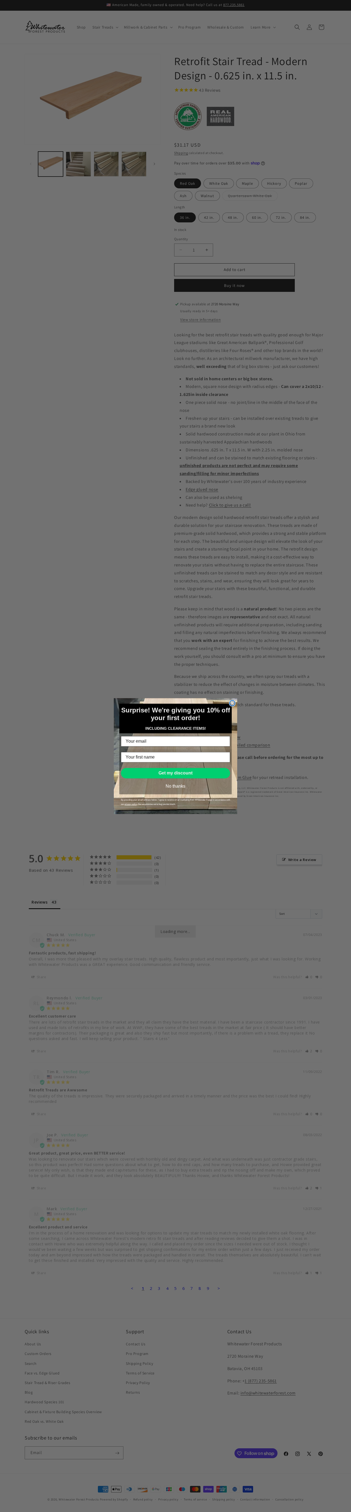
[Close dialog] (232, 703)
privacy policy (130, 804)
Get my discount (175, 773)
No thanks (175, 786)
